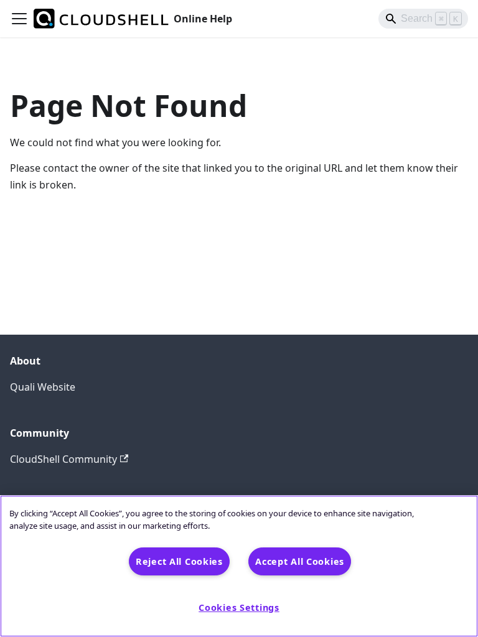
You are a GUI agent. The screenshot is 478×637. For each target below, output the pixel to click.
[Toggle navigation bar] (19, 18)
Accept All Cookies (299, 561)
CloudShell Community (63, 459)
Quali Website (42, 387)
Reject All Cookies (179, 561)
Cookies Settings (239, 607)
